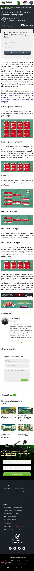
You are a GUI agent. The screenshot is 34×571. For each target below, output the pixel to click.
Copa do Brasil (19, 510)
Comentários (27, 25)
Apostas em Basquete (10, 7)
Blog (23, 491)
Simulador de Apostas (8, 497)
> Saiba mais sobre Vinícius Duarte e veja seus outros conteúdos (20, 341)
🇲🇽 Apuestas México (8, 526)
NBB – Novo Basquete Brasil (10, 516)
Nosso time (6, 500)
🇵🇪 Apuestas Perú (20, 526)
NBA (17, 513)
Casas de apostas (7, 488)
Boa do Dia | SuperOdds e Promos (11, 491)
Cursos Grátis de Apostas (23, 494)
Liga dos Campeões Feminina (10, 519)
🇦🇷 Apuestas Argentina (9, 529)
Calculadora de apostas (9, 494)
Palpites (5, 504)
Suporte (18, 497)
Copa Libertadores (8, 513)
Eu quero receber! (17, 53)
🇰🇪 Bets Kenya (20, 529)
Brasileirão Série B (8, 510)
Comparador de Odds (19, 488)
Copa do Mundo (7, 507)
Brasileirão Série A (18, 507)
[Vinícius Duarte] (3, 19)
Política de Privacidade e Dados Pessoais (20, 563)
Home (2, 7)
